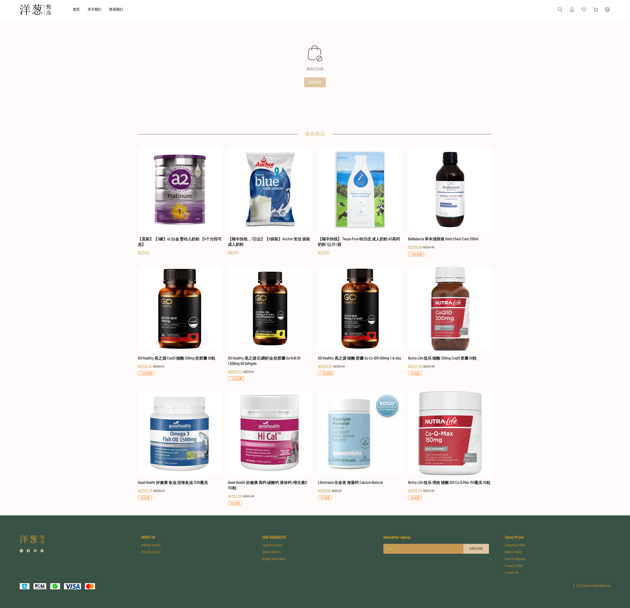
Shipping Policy (515, 545)
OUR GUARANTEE (274, 537)
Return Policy (513, 552)
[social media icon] (21, 551)
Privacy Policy (514, 566)
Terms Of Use (514, 537)
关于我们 (94, 9)
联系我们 (116, 9)
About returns (271, 552)
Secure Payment (515, 559)
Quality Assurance (274, 559)
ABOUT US (148, 537)
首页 (76, 9)
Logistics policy (272, 545)
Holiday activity (151, 545)
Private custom (150, 552)
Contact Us (512, 573)
